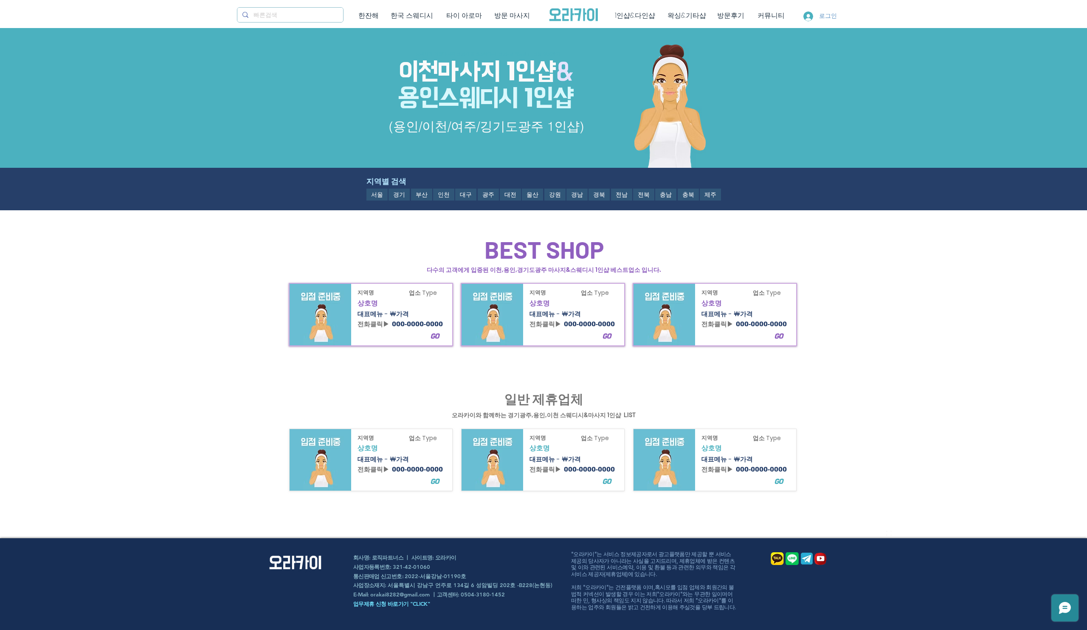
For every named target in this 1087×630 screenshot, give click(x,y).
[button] (377, 195)
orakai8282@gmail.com (400, 594)
